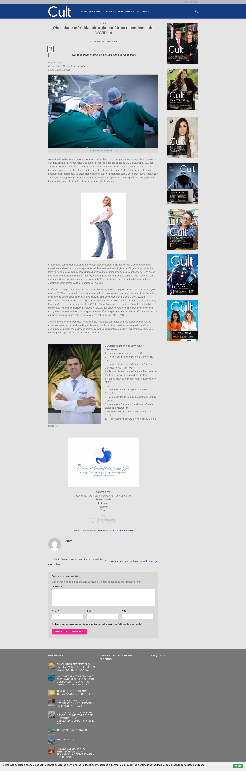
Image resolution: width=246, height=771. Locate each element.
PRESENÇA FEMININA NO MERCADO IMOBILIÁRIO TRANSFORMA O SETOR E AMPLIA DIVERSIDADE (76, 753)
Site (103, 510)
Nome (55, 611)
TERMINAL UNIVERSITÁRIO (72, 730)
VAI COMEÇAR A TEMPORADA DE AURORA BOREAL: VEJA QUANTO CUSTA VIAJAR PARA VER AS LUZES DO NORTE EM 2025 (75, 680)
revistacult (123, 530)
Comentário (58, 586)
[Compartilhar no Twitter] (98, 520)
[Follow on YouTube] (196, 2)
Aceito (238, 766)
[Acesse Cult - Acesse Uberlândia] (62, 11)
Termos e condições (122, 765)
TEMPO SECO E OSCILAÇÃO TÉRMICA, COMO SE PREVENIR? (75, 692)
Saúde (103, 23)
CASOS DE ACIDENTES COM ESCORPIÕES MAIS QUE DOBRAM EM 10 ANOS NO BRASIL (75, 703)
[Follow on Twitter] (191, 2)
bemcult (115, 530)
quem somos (96, 11)
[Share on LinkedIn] (113, 520)
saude (130, 530)
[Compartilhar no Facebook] (93, 520)
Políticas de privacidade (129, 624)
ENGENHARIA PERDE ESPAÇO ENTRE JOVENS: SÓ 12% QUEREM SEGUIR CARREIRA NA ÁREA (76, 667)
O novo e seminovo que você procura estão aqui (129, 561)
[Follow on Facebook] (185, 2)
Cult (116, 41)
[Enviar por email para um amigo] (103, 520)
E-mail (90, 611)
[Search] (196, 11)
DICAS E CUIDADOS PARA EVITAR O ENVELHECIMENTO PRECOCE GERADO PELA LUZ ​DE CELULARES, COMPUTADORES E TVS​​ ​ (75, 718)
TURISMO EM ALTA (67, 739)
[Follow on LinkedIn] (193, 2)
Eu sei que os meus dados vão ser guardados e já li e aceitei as (98, 624)
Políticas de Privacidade (95, 765)
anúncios (110, 11)
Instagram (103, 503)
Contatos (141, 11)
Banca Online (126, 11)
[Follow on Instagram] (188, 2)
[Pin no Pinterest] (108, 520)
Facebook (103, 506)
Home (84, 11)
